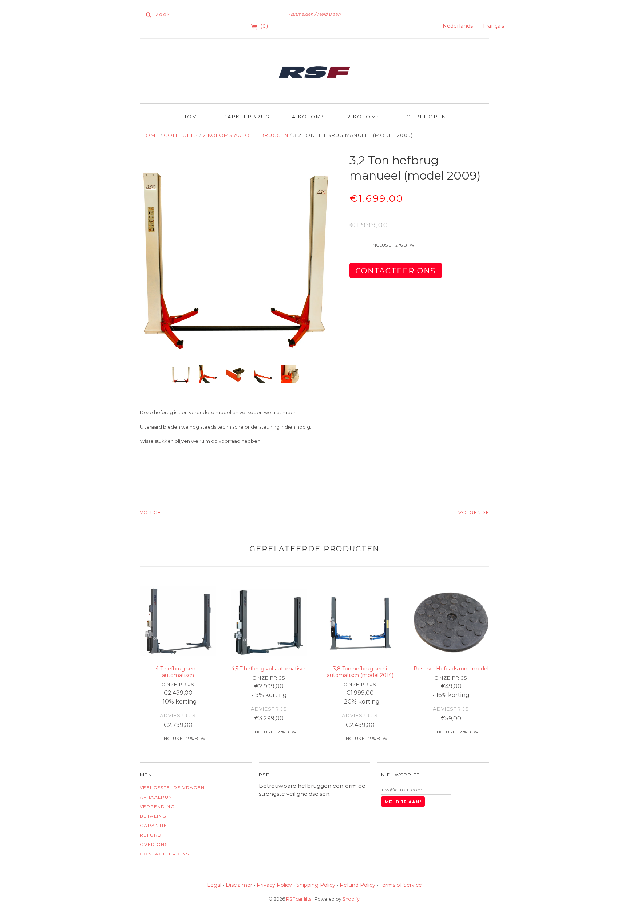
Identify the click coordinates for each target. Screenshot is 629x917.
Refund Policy (357, 885)
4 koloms (309, 116)
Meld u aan (329, 14)
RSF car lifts (298, 899)
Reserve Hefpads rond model (451, 668)
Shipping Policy (315, 885)
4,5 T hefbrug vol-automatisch (269, 668)
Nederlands (458, 26)
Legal (214, 885)
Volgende (473, 512)
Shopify (351, 899)
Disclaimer (239, 885)
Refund (151, 835)
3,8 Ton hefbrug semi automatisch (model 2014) (360, 671)
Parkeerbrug (246, 116)
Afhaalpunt (157, 797)
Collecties (181, 135)
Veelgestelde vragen (172, 787)
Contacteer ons (164, 854)
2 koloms (364, 116)
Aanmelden (301, 14)
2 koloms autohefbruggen (245, 135)
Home (191, 116)
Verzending (157, 806)
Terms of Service (401, 885)
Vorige (150, 512)
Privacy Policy (274, 885)
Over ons (154, 844)
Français (493, 26)
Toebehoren (425, 116)
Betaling (153, 816)
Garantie (153, 825)
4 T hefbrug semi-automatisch (178, 671)
